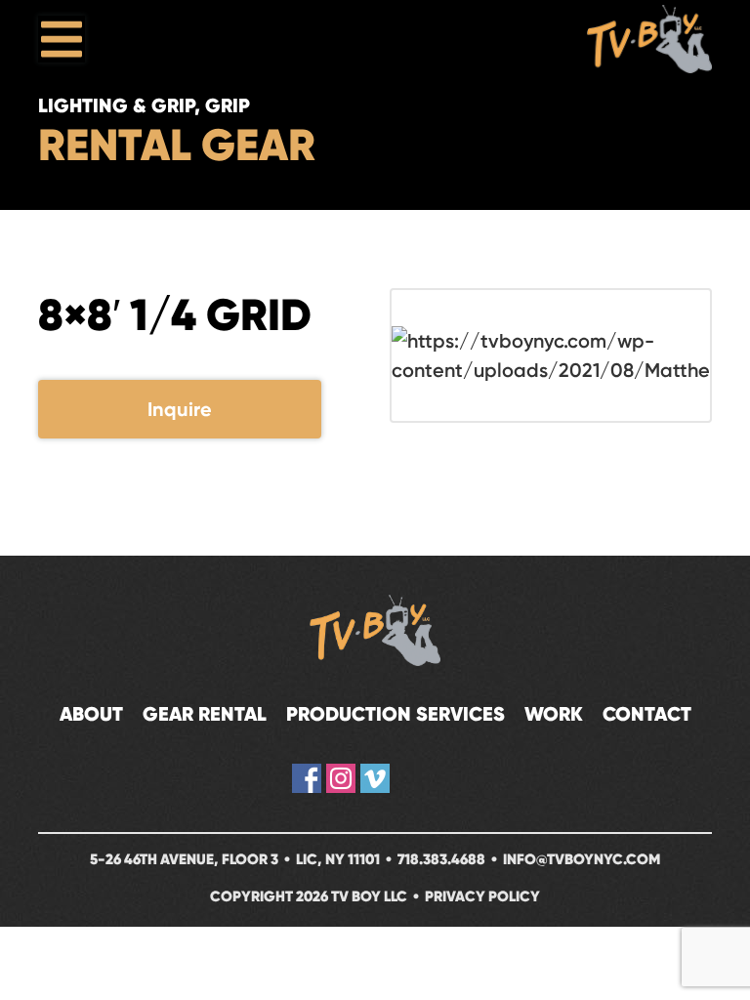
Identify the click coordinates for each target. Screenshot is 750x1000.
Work (553, 714)
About (91, 714)
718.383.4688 (441, 859)
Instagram (340, 778)
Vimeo (375, 778)
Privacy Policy (482, 896)
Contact (647, 714)
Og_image (443, 778)
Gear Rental (205, 714)
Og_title (409, 778)
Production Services (395, 714)
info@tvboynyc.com (581, 859)
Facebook (306, 778)
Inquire (179, 409)
